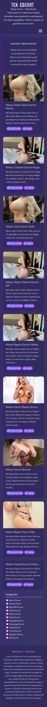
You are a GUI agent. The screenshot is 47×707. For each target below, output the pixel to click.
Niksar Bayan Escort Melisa (22, 344)
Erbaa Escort (15, 610)
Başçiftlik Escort (16, 607)
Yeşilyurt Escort (16, 634)
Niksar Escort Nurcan (18, 469)
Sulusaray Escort (16, 624)
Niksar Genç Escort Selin (20, 226)
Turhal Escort (15, 631)
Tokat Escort (14, 627)
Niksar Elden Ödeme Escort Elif (22, 284)
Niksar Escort (15, 614)
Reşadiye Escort (16, 620)
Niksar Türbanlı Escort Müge (23, 167)
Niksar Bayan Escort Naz (20, 532)
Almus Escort (15, 600)
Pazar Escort (14, 617)
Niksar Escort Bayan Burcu (22, 407)
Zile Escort (13, 637)
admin (29, 129)
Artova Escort (15, 603)
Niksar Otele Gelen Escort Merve (21, 107)
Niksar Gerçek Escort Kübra (22, 564)
